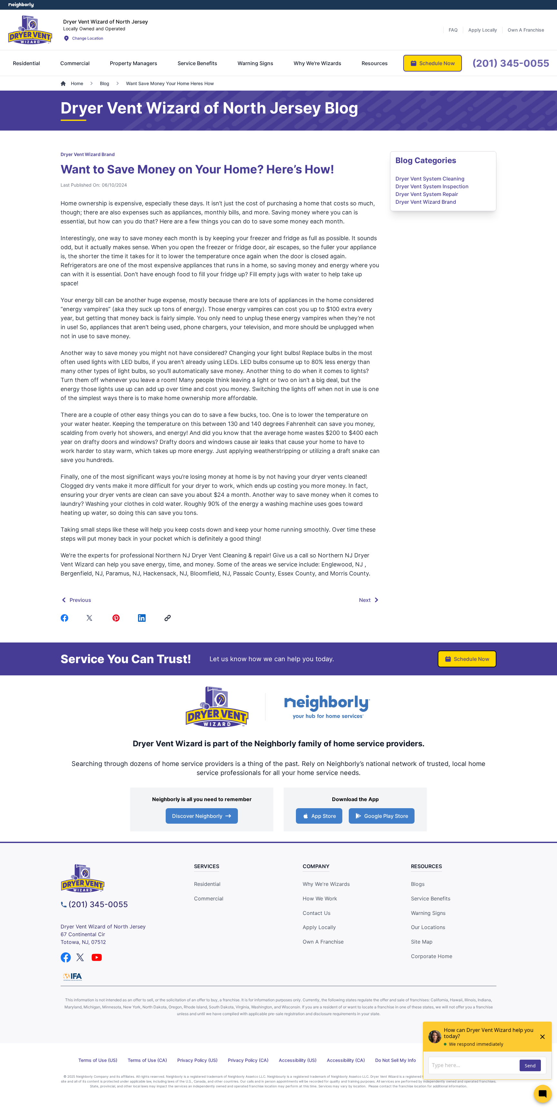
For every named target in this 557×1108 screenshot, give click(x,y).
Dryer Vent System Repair (427, 194)
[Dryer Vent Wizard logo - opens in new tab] (217, 707)
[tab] (26, 63)
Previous (80, 600)
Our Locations (428, 927)
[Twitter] (91, 618)
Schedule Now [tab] (437, 63)
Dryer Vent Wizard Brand (88, 154)
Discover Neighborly (197, 816)
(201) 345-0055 (98, 904)
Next (365, 600)
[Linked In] (143, 618)
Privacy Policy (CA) (248, 1060)
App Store (323, 816)
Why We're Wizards (326, 884)
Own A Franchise (323, 941)
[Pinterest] (117, 618)
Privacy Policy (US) (197, 1060)
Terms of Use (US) (97, 1060)
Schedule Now (471, 659)
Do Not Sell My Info (395, 1060)
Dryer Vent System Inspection (432, 186)
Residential (207, 884)
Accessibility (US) (298, 1060)
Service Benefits (430, 898)
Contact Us (316, 913)
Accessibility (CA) (346, 1060)
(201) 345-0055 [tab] (510, 63)
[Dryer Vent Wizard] (30, 29)
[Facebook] (66, 618)
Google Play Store (386, 816)
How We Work (320, 898)
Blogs (418, 884)
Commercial (208, 898)
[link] (169, 618)
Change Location (87, 38)
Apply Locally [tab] (482, 30)
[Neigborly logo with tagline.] (326, 707)
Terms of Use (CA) (147, 1060)
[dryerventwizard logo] (116, 878)
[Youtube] (97, 957)
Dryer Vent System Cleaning (430, 178)
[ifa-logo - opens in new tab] (72, 977)
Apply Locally (319, 927)
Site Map (422, 941)
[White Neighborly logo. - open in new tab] (21, 5)
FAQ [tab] (453, 30)
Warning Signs (428, 913)
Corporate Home (431, 956)
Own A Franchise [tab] (526, 30)
